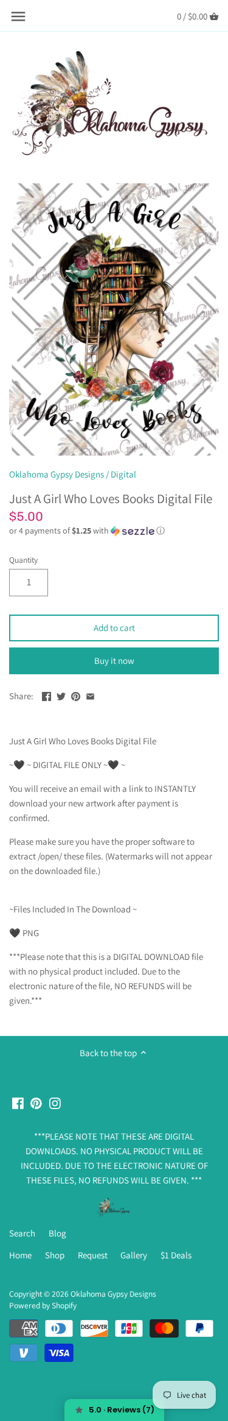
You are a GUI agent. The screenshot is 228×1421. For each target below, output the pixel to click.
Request (93, 1255)
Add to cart (114, 627)
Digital (123, 474)
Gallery (133, 1255)
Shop (54, 1255)
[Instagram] (55, 1102)
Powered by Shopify (43, 1305)
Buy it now (114, 660)
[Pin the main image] (75, 694)
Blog (57, 1233)
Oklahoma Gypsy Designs (56, 474)
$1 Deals (176, 1255)
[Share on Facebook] (46, 694)
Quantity (23, 560)
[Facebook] (18, 1102)
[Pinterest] (36, 1102)
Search (22, 1233)
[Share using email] (90, 694)
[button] (114, 531)
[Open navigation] (18, 16)
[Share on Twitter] (61, 694)
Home (20, 1255)
